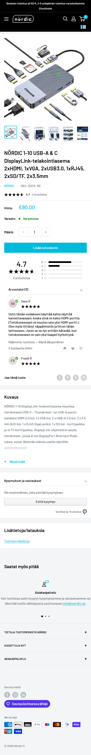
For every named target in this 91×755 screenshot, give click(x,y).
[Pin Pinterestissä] (68, 377)
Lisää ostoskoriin (45, 248)
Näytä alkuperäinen (51, 342)
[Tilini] (74, 18)
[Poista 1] (23, 232)
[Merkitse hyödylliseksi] (65, 348)
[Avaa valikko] (6, 19)
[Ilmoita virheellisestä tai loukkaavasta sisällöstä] (81, 348)
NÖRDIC (9, 186)
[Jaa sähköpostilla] (84, 377)
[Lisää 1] (45, 232)
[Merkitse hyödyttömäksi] (73, 348)
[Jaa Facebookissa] (60, 377)
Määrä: (9, 232)
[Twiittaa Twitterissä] (76, 377)
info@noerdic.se (74, 603)
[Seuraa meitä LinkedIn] (23, 695)
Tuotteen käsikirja (17, 541)
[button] (45, 290)
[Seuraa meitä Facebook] (7, 695)
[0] (82, 18)
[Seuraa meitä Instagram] (15, 695)
